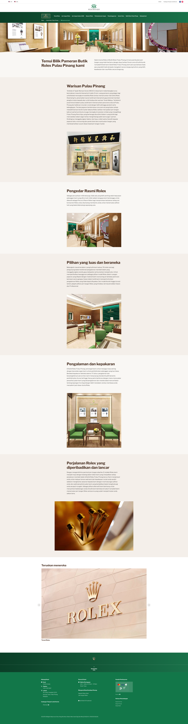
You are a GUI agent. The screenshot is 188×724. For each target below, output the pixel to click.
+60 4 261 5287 (47, 688)
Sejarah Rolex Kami (83, 693)
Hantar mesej (46, 684)
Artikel (159, 1)
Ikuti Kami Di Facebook (85, 700)
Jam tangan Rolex (66, 16)
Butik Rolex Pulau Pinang (132, 16)
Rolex (42, 20)
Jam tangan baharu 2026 (78, 16)
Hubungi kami (143, 16)
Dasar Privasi (119, 703)
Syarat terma (119, 701)
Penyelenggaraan (112, 16)
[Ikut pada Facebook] (180, 2)
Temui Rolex (57, 16)
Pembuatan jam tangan (100, 16)
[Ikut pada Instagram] (182, 2)
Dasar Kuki (118, 705)
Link (43, 569)
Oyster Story (121, 16)
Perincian (45, 705)
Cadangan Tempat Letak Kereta (170, 1)
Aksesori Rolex (89, 16)
